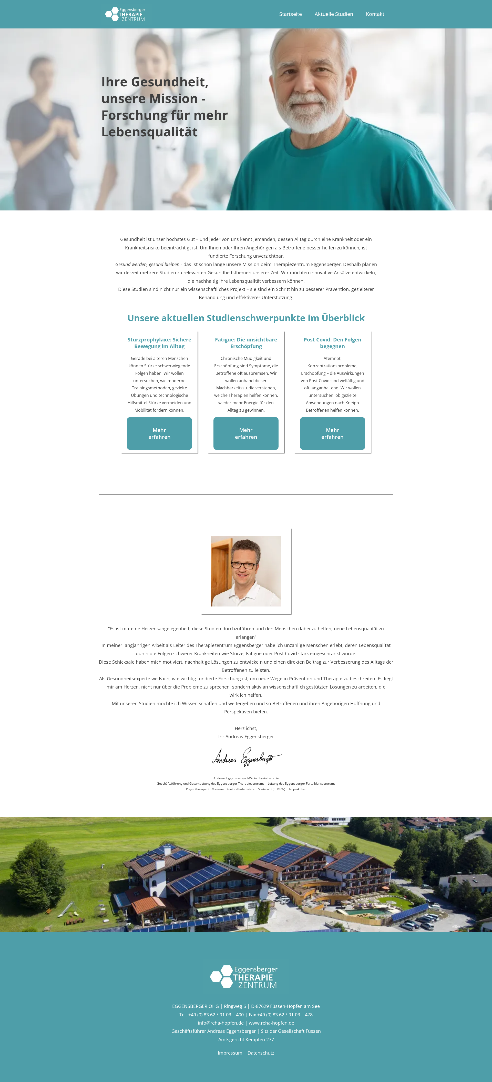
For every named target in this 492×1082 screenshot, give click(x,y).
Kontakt (375, 14)
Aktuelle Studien (334, 14)
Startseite (290, 14)
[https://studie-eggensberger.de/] (126, 14)
